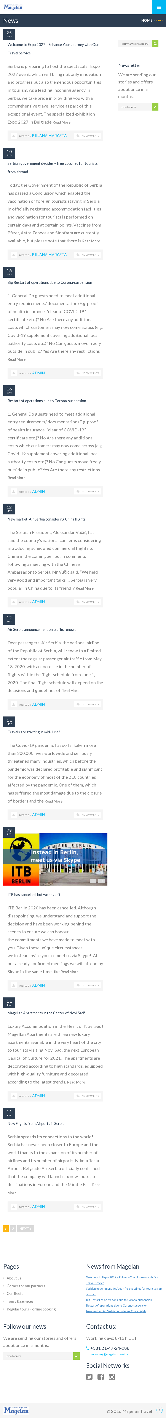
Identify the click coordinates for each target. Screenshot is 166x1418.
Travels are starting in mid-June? (34, 732)
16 (9, 270)
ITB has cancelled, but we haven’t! (35, 894)
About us (14, 1278)
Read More (61, 122)
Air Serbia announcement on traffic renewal (42, 629)
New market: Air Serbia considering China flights (47, 519)
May (9, 511)
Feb (9, 834)
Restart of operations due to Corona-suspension (47, 400)
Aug (9, 155)
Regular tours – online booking (31, 1309)
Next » (25, 1228)
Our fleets (15, 1293)
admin (38, 373)
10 (9, 151)
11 (9, 720)
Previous (93, 881)
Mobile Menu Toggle (159, 7)
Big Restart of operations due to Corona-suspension (50, 282)
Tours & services (20, 1301)
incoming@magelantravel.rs (109, 1354)
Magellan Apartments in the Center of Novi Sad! (46, 1013)
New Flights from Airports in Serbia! (37, 1123)
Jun (9, 36)
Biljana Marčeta (49, 135)
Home (147, 20)
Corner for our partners (26, 1286)
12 (9, 507)
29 (9, 830)
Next (101, 881)
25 (9, 32)
